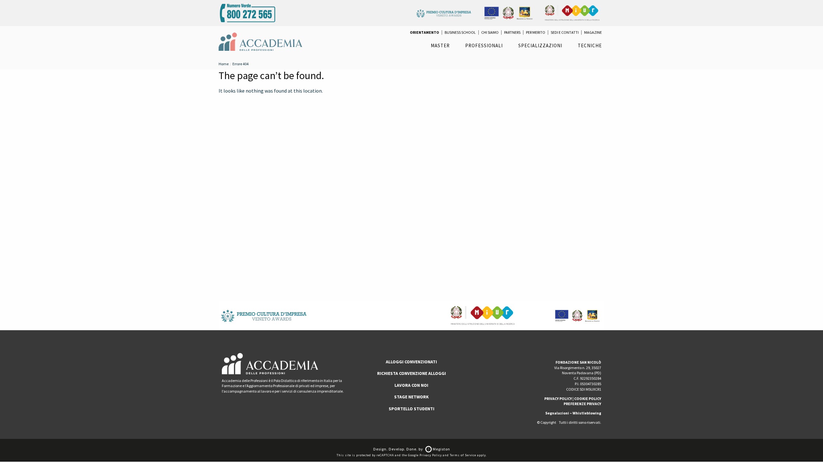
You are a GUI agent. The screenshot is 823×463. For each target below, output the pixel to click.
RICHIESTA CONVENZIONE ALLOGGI (411, 373)
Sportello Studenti (411, 409)
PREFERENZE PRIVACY (582, 403)
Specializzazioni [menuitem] (540, 45)
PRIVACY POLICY (558, 398)
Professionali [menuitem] (484, 45)
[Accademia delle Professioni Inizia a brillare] (260, 41)
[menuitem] (424, 32)
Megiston (441, 449)
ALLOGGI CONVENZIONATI (411, 362)
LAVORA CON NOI (411, 385)
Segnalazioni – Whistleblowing (573, 413)
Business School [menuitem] (460, 32)
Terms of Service (463, 455)
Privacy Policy (431, 455)
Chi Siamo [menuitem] (490, 32)
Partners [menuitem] (512, 32)
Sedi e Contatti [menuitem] (565, 32)
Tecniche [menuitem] (590, 45)
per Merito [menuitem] (535, 32)
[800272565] (247, 12)
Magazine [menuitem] (593, 32)
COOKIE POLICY (587, 398)
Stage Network (411, 397)
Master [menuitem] (440, 45)
